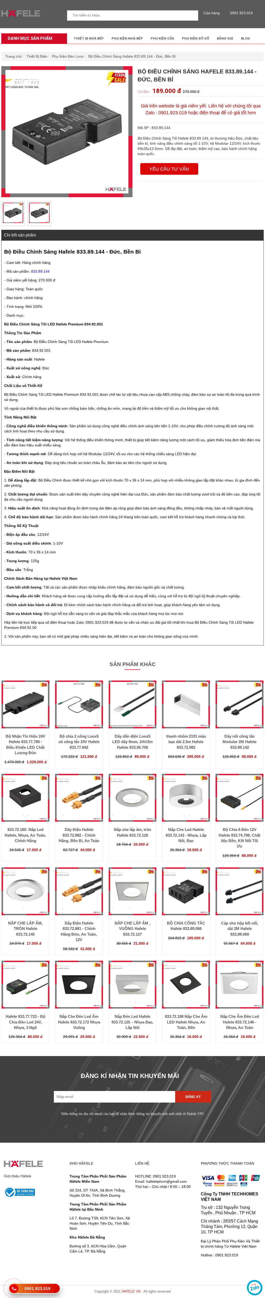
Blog (245, 38)
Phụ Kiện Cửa (162, 38)
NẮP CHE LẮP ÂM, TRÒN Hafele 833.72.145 (25, 928)
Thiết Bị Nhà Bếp (88, 38)
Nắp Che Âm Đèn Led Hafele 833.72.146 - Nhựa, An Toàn (239, 1022)
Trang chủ (13, 56)
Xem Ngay (25, 724)
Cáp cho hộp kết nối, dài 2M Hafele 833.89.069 (239, 928)
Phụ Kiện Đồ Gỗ (195, 38)
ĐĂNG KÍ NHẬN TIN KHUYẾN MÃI (130, 1075)
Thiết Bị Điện (36, 56)
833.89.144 (40, 271)
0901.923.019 (241, 13)
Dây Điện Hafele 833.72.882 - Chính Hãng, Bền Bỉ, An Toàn (79, 835)
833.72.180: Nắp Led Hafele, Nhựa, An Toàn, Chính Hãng (25, 835)
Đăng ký (193, 1097)
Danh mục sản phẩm (30, 38)
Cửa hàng (211, 13)
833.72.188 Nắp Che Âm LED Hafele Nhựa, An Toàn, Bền (186, 1022)
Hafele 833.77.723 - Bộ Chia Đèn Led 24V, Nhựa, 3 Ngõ (25, 1022)
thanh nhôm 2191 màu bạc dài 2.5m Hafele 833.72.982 (186, 742)
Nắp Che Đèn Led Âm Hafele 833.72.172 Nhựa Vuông (79, 1022)
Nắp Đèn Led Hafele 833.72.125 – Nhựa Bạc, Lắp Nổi (132, 1022)
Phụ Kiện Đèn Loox (68, 56)
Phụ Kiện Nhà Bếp (127, 38)
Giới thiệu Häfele (17, 1176)
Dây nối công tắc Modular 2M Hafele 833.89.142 (239, 742)
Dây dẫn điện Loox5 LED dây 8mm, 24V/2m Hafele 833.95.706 (132, 742)
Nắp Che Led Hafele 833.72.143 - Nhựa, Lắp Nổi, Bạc (186, 835)
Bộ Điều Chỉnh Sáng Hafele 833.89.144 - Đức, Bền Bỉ (131, 56)
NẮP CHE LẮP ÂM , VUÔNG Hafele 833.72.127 (132, 928)
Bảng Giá (225, 38)
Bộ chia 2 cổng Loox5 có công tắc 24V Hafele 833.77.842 (79, 742)
